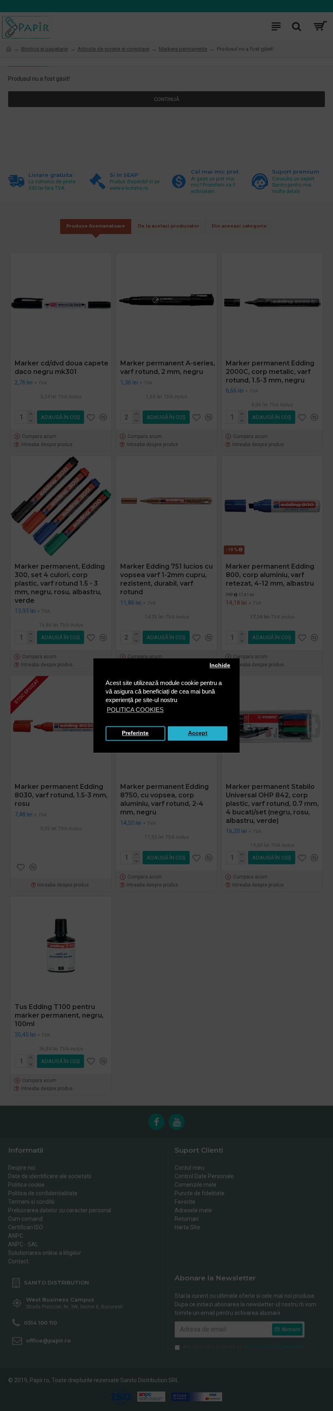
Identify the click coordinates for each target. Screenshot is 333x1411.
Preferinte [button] (135, 733)
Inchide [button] (220, 666)
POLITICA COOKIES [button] (135, 709)
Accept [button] (198, 733)
